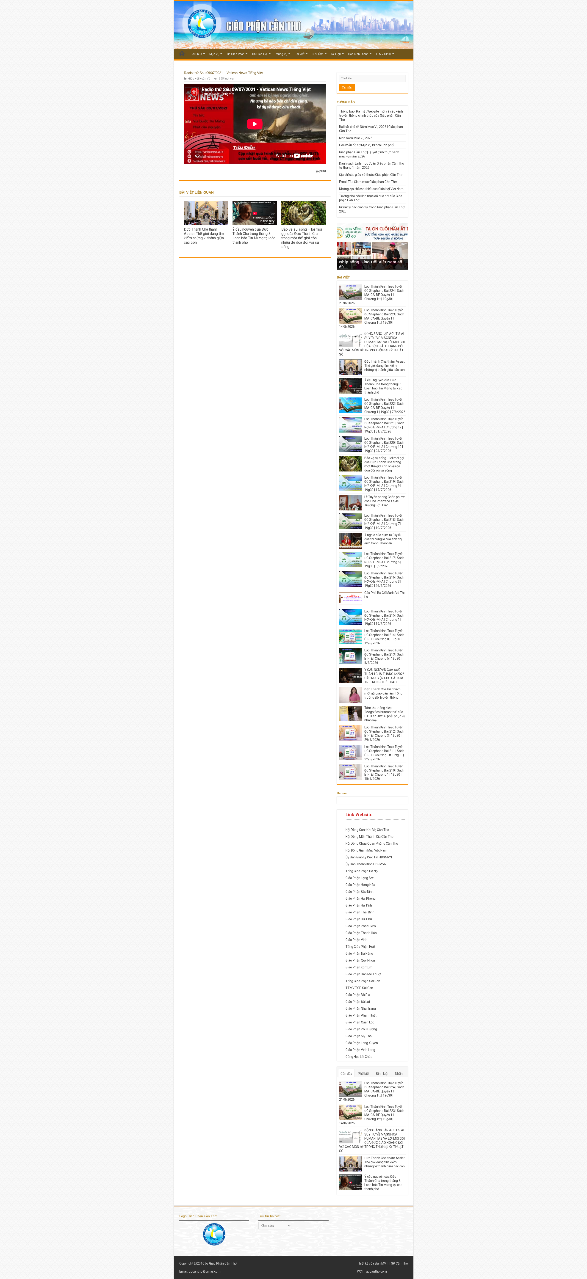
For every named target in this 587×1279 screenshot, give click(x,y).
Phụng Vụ (281, 54)
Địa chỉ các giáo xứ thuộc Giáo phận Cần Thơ (370, 174)
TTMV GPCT (383, 54)
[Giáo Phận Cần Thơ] (293, 25)
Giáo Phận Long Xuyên (362, 1043)
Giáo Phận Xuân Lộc (360, 1022)
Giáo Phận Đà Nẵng (359, 953)
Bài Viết (300, 54)
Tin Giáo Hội (260, 54)
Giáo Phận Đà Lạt (358, 1001)
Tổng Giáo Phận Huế (360, 946)
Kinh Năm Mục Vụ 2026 (355, 138)
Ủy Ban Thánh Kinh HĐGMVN (366, 864)
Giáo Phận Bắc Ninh (360, 891)
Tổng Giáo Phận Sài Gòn (363, 981)
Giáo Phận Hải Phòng (361, 898)
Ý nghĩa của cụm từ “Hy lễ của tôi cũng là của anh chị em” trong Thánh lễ (383, 539)
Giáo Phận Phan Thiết (361, 1015)
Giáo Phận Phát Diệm (361, 926)
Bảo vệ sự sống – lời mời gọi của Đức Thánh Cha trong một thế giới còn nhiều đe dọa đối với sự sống (301, 238)
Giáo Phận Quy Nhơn (360, 960)
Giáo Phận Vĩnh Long (360, 1050)
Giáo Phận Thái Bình (360, 912)
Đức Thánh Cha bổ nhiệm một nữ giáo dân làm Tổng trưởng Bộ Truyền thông (383, 693)
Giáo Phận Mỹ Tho (359, 1036)
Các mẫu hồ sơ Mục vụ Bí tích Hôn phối (366, 145)
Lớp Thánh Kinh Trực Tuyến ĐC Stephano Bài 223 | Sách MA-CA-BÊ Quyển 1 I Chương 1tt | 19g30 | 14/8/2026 (371, 318)
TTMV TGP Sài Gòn (359, 988)
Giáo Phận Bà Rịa (358, 995)
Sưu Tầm (318, 54)
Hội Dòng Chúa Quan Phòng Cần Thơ (372, 843)
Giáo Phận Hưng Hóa (360, 885)
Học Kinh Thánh (358, 54)
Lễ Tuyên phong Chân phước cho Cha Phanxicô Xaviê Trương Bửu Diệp (384, 501)
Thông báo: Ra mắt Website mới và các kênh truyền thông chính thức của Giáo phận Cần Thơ (371, 115)
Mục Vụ (214, 54)
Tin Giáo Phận (235, 54)
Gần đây (346, 1073)
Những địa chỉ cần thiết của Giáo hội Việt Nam (371, 189)
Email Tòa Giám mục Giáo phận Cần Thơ (368, 182)
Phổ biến (364, 1073)
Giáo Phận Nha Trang (361, 1008)
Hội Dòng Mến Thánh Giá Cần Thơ (369, 836)
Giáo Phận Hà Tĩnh (359, 905)
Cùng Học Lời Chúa (359, 1056)
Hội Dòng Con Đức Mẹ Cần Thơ (367, 830)
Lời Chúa (196, 54)
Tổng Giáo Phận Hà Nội (362, 871)
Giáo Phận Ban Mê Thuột (363, 974)
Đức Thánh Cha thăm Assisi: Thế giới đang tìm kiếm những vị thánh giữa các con (204, 236)
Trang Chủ (182, 53)
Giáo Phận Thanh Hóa (361, 933)
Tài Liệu (336, 54)
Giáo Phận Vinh (356, 940)
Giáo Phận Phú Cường (361, 1029)
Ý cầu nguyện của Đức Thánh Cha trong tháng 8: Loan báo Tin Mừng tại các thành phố (254, 236)
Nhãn (399, 1073)
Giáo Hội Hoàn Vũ (199, 78)
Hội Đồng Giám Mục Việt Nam (366, 850)
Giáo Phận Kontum (359, 967)
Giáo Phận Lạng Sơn (360, 878)
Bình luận (382, 1073)
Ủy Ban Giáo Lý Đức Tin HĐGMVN (369, 857)
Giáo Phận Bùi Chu (359, 919)
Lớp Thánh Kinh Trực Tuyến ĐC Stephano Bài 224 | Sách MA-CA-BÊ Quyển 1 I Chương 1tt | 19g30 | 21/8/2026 (371, 295)
